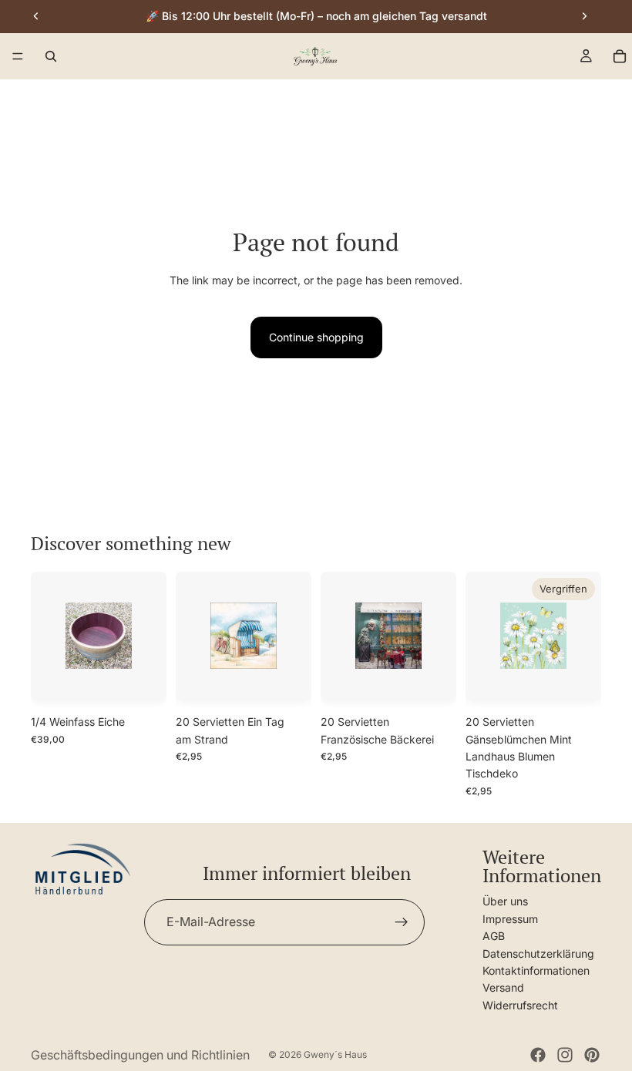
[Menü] (17, 57)
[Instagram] (565, 1055)
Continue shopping (316, 337)
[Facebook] (538, 1055)
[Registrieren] (401, 922)
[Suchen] (51, 56)
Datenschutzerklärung (538, 952)
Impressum (510, 918)
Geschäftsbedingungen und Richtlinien (140, 1055)
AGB (493, 935)
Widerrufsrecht (520, 1004)
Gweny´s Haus (335, 1054)
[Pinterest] (592, 1055)
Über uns (505, 901)
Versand (503, 987)
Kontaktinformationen (536, 970)
